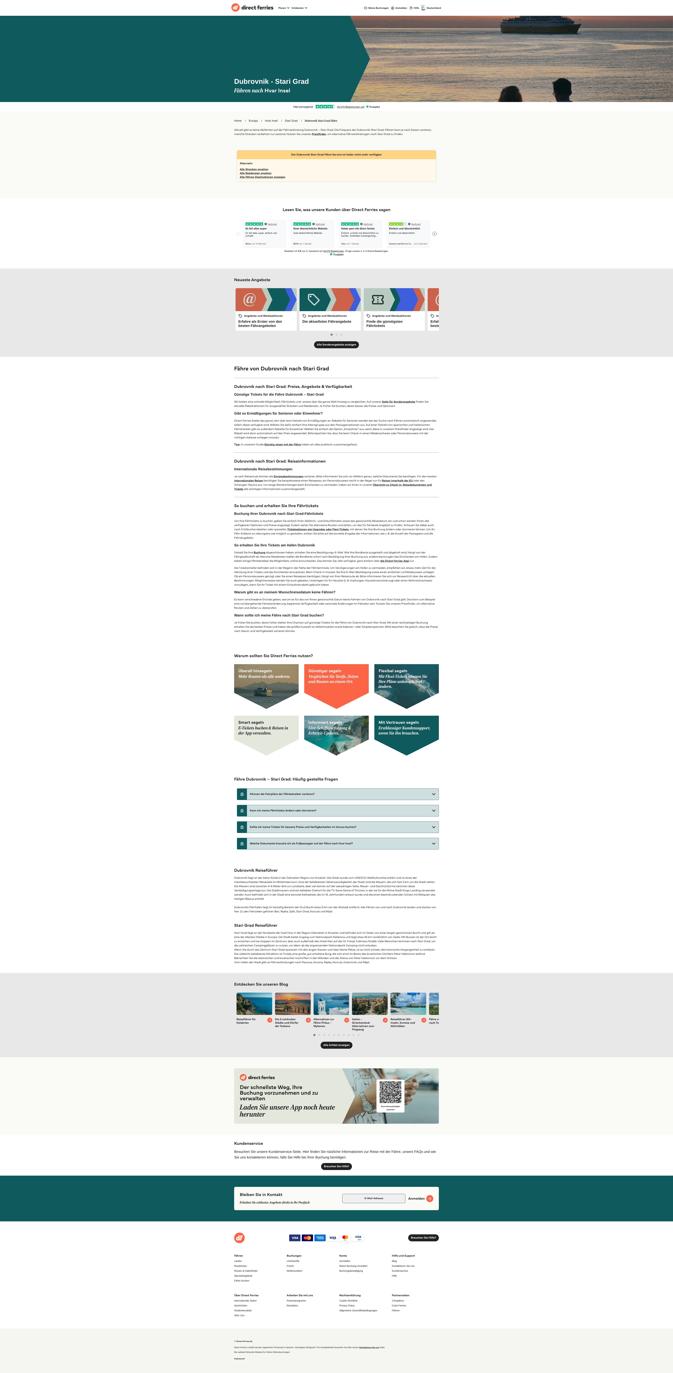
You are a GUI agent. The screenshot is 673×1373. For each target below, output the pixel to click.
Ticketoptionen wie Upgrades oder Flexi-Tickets (318, 529)
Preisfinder (319, 134)
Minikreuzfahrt (294, 1270)
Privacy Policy (347, 1305)
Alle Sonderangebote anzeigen (336, 344)
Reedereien (240, 1265)
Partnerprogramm (296, 1300)
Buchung (259, 552)
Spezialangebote (243, 1275)
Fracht (290, 1265)
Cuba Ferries (399, 1305)
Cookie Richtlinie (348, 1300)
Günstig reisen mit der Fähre (282, 444)
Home (238, 120)
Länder (238, 1261)
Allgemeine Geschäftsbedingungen (358, 1310)
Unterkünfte (293, 1261)
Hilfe (394, 1275)
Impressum (239, 1359)
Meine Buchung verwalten (353, 1265)
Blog (394, 1261)
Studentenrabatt (243, 1310)
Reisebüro (292, 1305)
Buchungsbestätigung (351, 1270)
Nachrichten (240, 1305)
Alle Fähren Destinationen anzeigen (262, 177)
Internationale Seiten (245, 1300)
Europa (253, 120)
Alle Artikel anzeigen (336, 1045)
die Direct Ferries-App (394, 561)
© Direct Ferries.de (243, 1341)
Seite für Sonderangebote (398, 401)
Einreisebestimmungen (289, 476)
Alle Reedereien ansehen (255, 173)
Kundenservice (400, 1270)
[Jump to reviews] (336, 106)
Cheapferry (398, 1300)
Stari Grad (291, 120)
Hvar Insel (271, 120)
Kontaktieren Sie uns (403, 1265)
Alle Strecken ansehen (254, 169)
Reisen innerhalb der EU (397, 480)
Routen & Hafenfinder (246, 1270)
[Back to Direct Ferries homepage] (252, 7)
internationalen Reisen (248, 480)
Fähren (396, 1310)
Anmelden (344, 1261)
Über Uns (239, 1315)
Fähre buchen (241, 1280)
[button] (338, 794)
